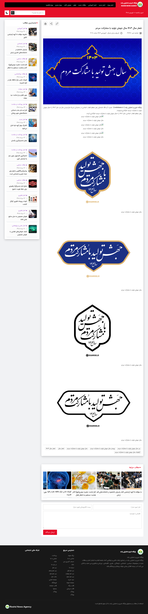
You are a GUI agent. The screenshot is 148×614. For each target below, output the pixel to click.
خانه (55, 561)
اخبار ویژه (110, 5)
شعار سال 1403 (50, 448)
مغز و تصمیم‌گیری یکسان (19, 140)
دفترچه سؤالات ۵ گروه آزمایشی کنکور (132, 492)
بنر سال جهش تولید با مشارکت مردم (129, 448)
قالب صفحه (53, 585)
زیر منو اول (70, 570)
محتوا (55, 588)
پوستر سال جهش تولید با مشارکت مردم (102, 448)
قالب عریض (70, 588)
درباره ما (71, 567)
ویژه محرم (58, 5)
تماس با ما (71, 558)
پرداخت (54, 555)
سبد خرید (71, 579)
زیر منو (54, 567)
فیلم (75, 5)
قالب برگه (71, 585)
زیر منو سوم (70, 576)
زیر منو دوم (53, 573)
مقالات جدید (82, 5)
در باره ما (54, 564)
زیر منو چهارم (70, 573)
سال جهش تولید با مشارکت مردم (77, 448)
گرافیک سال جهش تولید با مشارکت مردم (127, 452)
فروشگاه (54, 582)
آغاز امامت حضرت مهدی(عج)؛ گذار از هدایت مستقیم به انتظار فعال (17, 68)
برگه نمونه (71, 555)
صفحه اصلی (53, 579)
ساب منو (54, 576)
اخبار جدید (102, 5)
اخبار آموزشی (92, 5)
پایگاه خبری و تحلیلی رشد (133, 107)
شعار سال (61, 448)
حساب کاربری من (68, 561)
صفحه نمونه (70, 582)
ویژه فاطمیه (49, 5)
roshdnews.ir (119, 107)
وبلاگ (72, 591)
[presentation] (140, 485)
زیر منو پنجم (53, 570)
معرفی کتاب (67, 5)
